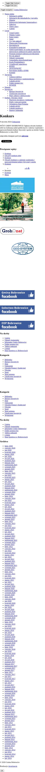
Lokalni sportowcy (16, 108)
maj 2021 (8, 576)
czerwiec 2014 (10, 750)
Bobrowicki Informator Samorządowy (23, 22)
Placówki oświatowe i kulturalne (21, 100)
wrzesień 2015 (10, 718)
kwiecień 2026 (10, 452)
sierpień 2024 (9, 494)
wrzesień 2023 (10, 517)
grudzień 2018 (10, 637)
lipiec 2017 (9, 672)
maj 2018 (8, 651)
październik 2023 (11, 515)
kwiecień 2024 (10, 503)
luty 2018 (8, 658)
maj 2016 (8, 702)
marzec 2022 (9, 555)
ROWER (12, 85)
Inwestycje (8, 89)
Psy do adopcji (14, 56)
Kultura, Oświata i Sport (13, 98)
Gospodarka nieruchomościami (20, 60)
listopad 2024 (9, 488)
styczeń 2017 (9, 685)
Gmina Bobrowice (20, 10)
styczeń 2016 (9, 710)
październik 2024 (11, 490)
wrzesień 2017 (10, 668)
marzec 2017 (9, 681)
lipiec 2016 (9, 698)
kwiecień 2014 (10, 754)
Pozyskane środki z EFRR (18, 71)
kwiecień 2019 (10, 628)
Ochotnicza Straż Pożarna (18, 104)
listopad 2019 (9, 614)
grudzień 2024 (10, 486)
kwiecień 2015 (10, 729)
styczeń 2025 (9, 484)
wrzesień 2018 (10, 643)
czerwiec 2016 (10, 700)
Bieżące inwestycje (16, 91)
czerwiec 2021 (10, 574)
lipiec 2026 (9, 446)
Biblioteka (8, 360)
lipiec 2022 (9, 547)
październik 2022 (11, 540)
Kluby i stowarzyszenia (17, 102)
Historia (12, 20)
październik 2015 (11, 716)
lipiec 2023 (9, 521)
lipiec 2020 (9, 597)
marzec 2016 (9, 706)
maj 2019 (8, 626)
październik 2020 (11, 591)
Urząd (7, 31)
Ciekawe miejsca (15, 77)
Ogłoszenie (16, 122)
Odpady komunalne (16, 58)
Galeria (12, 29)
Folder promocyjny (16, 83)
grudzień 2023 (10, 511)
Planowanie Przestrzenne (18, 43)
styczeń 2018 (9, 660)
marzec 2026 (9, 454)
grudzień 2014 (10, 737)
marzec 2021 (9, 580)
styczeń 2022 (9, 559)
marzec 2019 (9, 630)
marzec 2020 (9, 605)
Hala (6, 364)
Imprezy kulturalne (16, 110)
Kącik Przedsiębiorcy (17, 62)
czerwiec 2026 (10, 448)
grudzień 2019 (10, 612)
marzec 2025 (9, 480)
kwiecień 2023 (10, 528)
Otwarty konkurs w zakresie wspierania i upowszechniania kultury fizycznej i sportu (20, 161)
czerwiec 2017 (10, 674)
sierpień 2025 (9, 469)
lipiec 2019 (9, 622)
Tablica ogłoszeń (11, 346)
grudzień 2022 (10, 536)
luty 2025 (8, 482)
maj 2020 (8, 601)
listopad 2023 (9, 513)
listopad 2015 (9, 714)
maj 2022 (8, 551)
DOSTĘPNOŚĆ (15, 68)
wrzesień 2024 (10, 492)
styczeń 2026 (9, 459)
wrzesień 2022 (10, 542)
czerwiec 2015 (10, 725)
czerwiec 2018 (10, 649)
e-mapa (7, 348)
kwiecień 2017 (10, 679)
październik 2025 (11, 465)
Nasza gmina (9, 14)
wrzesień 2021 (10, 568)
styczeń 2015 (9, 735)
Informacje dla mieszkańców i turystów (23, 18)
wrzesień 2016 (10, 693)
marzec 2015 (9, 731)
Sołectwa (12, 24)
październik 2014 (11, 742)
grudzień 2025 (10, 461)
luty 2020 (8, 607)
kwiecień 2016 (10, 704)
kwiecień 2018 (10, 653)
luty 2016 (8, 708)
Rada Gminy (14, 37)
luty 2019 (8, 633)
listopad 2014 (9, 739)
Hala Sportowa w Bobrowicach (16, 351)
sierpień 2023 (9, 519)
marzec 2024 (9, 505)
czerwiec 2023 (10, 524)
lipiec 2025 (9, 471)
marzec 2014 (9, 756)
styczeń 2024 (9, 509)
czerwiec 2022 (10, 549)
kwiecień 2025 (10, 477)
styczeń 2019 (9, 635)
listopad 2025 (9, 463)
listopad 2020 (9, 589)
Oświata (8, 370)
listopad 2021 (9, 563)
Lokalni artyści (14, 81)
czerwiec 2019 (10, 624)
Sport (7, 372)
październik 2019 (11, 616)
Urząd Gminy (14, 33)
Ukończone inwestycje (17, 94)
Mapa (7, 175)
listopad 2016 (9, 689)
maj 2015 (8, 727)
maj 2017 (8, 677)
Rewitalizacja (14, 45)
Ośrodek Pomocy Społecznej (15, 368)
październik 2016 (11, 691)
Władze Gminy (14, 35)
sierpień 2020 (9, 595)
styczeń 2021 (9, 584)
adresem (25, 136)
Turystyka (8, 75)
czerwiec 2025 (10, 473)
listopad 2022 (9, 538)
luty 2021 (8, 582)
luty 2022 (8, 557)
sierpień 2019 (9, 620)
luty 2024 (8, 507)
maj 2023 (8, 526)
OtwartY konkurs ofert (13, 156)
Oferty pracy (13, 26)
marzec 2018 (9, 656)
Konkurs (8, 154)
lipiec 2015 (9, 723)
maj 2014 (8, 752)
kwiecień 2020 (10, 603)
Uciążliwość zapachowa (18, 64)
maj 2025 (8, 475)
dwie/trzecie (12, 766)
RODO (12, 66)
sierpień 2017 (9, 670)
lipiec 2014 (9, 748)
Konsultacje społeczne (17, 47)
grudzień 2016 (10, 687)
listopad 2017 (9, 664)
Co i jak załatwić (15, 41)
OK (2, 771)
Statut (11, 39)
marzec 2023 (9, 530)
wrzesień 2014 (10, 744)
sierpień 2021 (9, 570)
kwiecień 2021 (10, 578)
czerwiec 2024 (10, 498)
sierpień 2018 (9, 645)
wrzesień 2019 (10, 618)
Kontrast (8, 173)
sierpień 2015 (9, 721)
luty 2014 (8, 758)
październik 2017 (11, 666)
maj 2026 (8, 450)
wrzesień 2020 (10, 593)
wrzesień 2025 (10, 467)
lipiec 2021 (9, 572)
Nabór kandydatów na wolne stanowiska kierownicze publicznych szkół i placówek (24, 51)
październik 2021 (11, 565)
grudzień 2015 (10, 712)
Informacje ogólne (15, 16)
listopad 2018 (9, 639)
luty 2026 (8, 456)
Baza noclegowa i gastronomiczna (21, 79)
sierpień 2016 (9, 695)
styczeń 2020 (9, 609)
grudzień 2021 (10, 561)
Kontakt (12, 73)
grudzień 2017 (10, 662)
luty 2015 (8, 733)
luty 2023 (8, 532)
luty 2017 (8, 683)
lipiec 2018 (9, 647)
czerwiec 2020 (10, 599)
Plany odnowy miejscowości (19, 96)
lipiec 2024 (9, 496)
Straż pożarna (10, 374)
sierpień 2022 (9, 544)
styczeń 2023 (9, 534)
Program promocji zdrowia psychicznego (24, 54)
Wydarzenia (9, 379)
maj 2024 (8, 500)
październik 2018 (11, 641)
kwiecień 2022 (10, 553)
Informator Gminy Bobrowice (15, 342)
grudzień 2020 (10, 586)
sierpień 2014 (9, 746)
